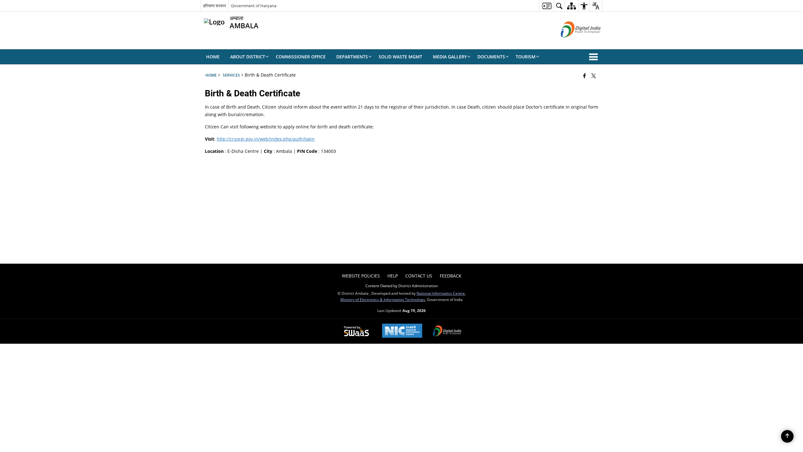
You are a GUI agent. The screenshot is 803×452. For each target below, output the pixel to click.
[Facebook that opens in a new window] (584, 75)
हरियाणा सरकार (214, 5)
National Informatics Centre (441, 293)
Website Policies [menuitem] (361, 276)
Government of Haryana (253, 5)
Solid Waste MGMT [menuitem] (400, 57)
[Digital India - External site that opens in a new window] (573, 43)
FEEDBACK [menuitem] (450, 276)
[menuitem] (546, 6)
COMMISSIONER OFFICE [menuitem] (301, 57)
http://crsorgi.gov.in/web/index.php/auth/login (266, 139)
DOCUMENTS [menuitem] (491, 57)
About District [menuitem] (247, 57)
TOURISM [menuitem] (525, 57)
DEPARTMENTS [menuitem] (352, 57)
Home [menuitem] (213, 57)
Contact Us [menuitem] (418, 276)
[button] (594, 57)
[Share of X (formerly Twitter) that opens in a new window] (594, 75)
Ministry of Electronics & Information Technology (382, 299)
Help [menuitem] (392, 276)
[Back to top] (787, 436)
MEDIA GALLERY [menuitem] (450, 57)
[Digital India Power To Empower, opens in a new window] (447, 331)
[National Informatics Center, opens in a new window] (402, 331)
